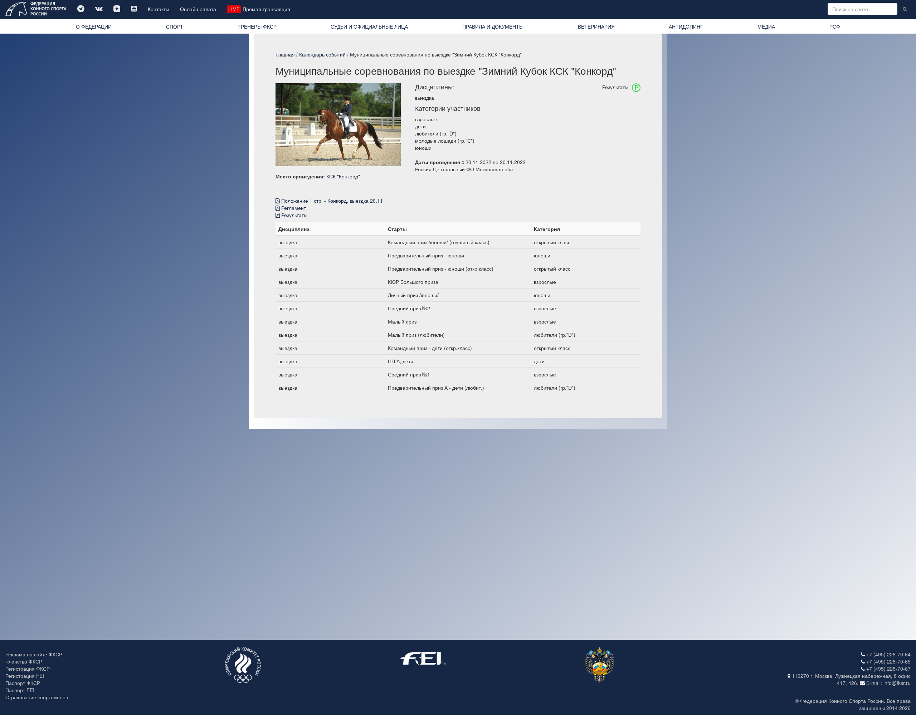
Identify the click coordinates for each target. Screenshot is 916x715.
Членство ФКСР (23, 661)
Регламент (293, 207)
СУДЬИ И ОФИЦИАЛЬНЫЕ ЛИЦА (369, 26)
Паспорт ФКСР (22, 682)
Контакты (158, 9)
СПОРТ (174, 26)
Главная (285, 54)
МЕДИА (766, 26)
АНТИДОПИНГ (686, 26)
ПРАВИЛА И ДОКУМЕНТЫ (492, 26)
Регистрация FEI (24, 675)
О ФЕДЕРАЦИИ (94, 26)
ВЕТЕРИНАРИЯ (596, 26)
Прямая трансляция (259, 9)
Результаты (293, 214)
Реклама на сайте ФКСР (33, 654)
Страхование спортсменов (36, 697)
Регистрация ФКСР (27, 668)
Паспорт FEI (19, 690)
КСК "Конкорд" (343, 176)
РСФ (834, 26)
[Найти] (905, 9)
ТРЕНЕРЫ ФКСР (257, 26)
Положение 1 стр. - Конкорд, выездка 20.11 (331, 200)
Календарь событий (322, 54)
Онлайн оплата (198, 9)
